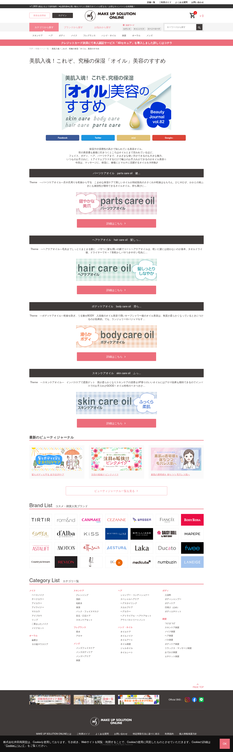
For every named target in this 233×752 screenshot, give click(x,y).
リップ (35, 619)
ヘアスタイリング (128, 603)
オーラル (136, 35)
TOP (31, 48)
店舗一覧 (151, 2)
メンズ (149, 35)
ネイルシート (126, 652)
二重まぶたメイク (40, 623)
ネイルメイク (126, 635)
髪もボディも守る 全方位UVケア (48, 474)
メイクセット (38, 628)
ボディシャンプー (173, 599)
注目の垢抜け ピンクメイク (105, 474)
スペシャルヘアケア (129, 599)
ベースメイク (38, 595)
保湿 (78, 607)
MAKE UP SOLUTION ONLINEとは (53, 733)
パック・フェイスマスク (87, 611)
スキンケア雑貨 (172, 627)
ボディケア (170, 603)
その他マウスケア (40, 644)
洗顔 (78, 599)
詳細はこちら (116, 223)
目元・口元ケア (83, 615)
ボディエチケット (173, 611)
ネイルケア (125, 631)
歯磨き (35, 640)
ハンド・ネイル (109, 35)
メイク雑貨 (170, 631)
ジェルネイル (126, 648)
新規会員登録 (39, 15)
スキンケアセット (84, 619)
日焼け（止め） (172, 607)
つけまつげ (170, 623)
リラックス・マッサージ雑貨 (178, 648)
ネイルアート (126, 639)
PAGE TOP (198, 687)
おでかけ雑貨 (171, 652)
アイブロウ (37, 615)
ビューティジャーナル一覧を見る (116, 491)
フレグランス (89, 35)
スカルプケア (126, 607)
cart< (192, 13)
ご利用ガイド (165, 2)
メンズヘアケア (83, 656)
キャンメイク (139, 29)
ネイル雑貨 (125, 644)
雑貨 (124, 35)
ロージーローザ (154, 29)
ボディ (62, 35)
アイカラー (37, 603)
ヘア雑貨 (169, 635)
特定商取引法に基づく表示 (146, 733)
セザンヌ (126, 29)
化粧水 (79, 603)
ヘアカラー (125, 611)
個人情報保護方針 (188, 733)
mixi (133, 137)
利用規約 (169, 733)
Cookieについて (15, 745)
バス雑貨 (169, 639)
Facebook (62, 137)
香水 (78, 631)
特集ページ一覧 (42, 48)
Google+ (169, 137)
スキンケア (37, 35)
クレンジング (82, 595)
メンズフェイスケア (85, 647)
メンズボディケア (84, 652)
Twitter (98, 137)
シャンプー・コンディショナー (134, 595)
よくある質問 (181, 2)
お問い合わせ (197, 2)
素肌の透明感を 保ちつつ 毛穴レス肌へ (170, 474)
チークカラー (38, 599)
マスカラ (36, 611)
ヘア (51, 35)
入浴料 (168, 595)
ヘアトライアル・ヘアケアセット (135, 615)
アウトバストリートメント (132, 619)
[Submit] (199, 27)
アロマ (79, 635)
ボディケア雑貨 (172, 644)
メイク (74, 35)
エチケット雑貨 (172, 656)
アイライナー (38, 607)
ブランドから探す (73, 27)
